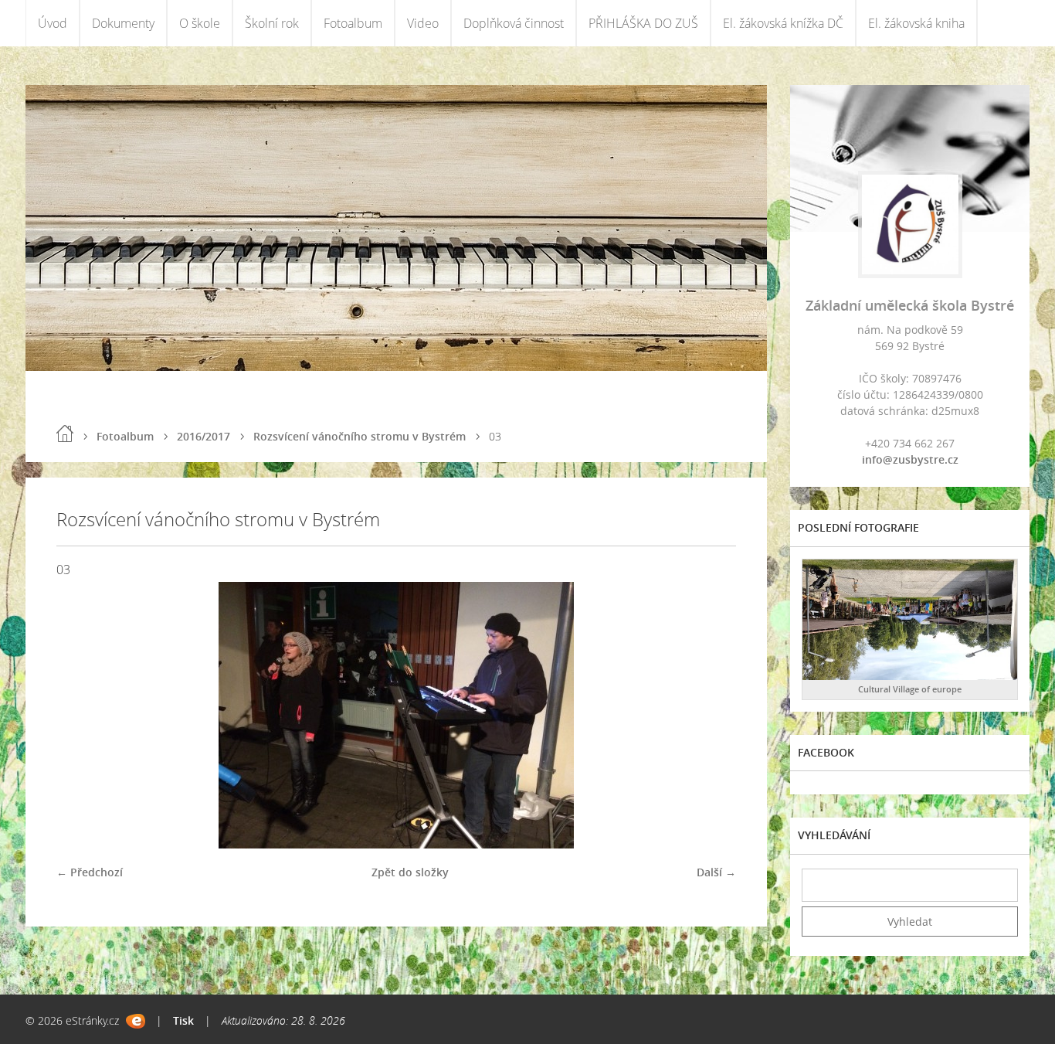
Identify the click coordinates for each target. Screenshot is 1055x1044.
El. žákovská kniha (916, 23)
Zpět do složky (410, 872)
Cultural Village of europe (910, 689)
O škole (199, 23)
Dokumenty (123, 23)
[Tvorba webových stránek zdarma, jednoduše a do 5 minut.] (135, 1021)
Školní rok (272, 23)
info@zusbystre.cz (910, 459)
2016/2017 (203, 436)
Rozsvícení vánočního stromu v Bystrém (359, 436)
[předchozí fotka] (81, 715)
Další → (716, 872)
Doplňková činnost (513, 23)
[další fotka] (711, 715)
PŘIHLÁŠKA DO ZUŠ (643, 23)
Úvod (52, 23)
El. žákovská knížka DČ (783, 23)
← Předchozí (89, 872)
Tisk (183, 1020)
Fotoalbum (353, 23)
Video (423, 23)
